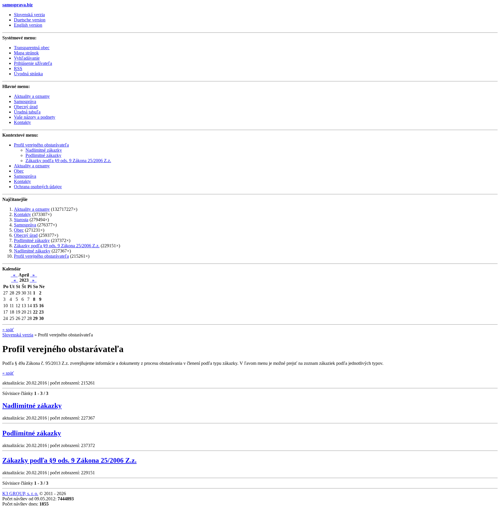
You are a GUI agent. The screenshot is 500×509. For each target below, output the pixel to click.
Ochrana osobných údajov (38, 186)
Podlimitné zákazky (43, 155)
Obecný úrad (26, 235)
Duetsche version (29, 19)
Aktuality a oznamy (32, 165)
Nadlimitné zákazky (43, 150)
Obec (19, 171)
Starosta (21, 219)
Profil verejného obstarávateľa (41, 144)
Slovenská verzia (29, 14)
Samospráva (25, 176)
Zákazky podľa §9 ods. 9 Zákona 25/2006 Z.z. (68, 160)
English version (28, 25)
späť (8, 329)
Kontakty (22, 181)
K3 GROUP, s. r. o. (20, 493)
